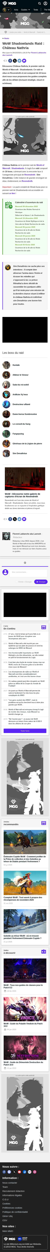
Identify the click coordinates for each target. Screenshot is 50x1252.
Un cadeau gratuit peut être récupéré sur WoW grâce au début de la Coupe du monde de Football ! (26, 683)
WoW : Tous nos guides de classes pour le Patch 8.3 (23, 986)
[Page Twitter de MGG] (14, 1172)
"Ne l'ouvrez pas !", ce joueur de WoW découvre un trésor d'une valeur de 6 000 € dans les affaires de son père (25, 721)
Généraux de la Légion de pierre (27, 444)
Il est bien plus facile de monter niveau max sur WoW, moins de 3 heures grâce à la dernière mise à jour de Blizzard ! (26, 664)
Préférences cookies (12, 1208)
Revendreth (29, 175)
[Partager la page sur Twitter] (15, 61)
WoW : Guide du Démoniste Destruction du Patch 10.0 (23, 1063)
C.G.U (5, 1199)
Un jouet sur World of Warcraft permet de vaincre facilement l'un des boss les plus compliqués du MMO (24, 693)
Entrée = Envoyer (25, 582)
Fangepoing (18, 434)
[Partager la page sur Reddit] (19, 61)
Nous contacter (9, 1183)
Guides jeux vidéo (15, 32)
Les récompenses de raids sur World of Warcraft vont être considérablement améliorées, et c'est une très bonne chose (24, 674)
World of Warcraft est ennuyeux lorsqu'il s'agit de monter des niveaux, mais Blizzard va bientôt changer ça (25, 711)
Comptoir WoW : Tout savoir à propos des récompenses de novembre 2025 (23, 898)
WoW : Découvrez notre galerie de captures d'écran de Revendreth (22, 495)
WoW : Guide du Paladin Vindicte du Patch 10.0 (23, 1025)
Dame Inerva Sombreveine (25, 414)
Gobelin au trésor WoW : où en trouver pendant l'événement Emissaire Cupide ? (22, 937)
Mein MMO (7, 1231)
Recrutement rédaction (13, 1191)
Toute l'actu (25, 731)
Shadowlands (18, 168)
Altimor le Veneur (20, 375)
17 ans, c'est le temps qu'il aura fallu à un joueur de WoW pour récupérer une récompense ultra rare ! (24, 636)
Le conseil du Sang (21, 424)
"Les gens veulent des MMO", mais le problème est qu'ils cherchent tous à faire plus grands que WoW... (26, 702)
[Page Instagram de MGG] (34, 1172)
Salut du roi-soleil (21, 385)
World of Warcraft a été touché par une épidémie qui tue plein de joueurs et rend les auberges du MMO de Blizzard (25, 645)
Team (5, 1187)
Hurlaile (16, 365)
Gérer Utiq (7, 1216)
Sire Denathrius (20, 453)
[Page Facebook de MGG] (4, 1172)
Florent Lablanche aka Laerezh (27, 534)
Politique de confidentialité (15, 1212)
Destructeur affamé (21, 404)
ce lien (12, 193)
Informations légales (12, 1195)
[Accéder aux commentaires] (24, 61)
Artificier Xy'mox (20, 394)
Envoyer (42, 582)
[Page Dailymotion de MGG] (24, 1172)
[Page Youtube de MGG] (19, 1172)
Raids (6, 38)
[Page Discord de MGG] (9, 1172)
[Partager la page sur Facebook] (10, 61)
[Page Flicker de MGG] (29, 1172)
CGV (4, 1220)
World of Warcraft (29, 32)
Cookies (6, 1203)
